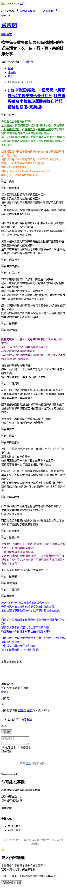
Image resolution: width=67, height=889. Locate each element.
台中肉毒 (30, 129)
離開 (19, 882)
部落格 (12, 72)
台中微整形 (13, 129)
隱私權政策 (57, 840)
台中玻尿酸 (44, 129)
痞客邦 (22, 710)
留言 (29, 710)
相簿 (10, 68)
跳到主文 (6, 34)
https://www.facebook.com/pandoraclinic (30, 171)
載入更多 (7, 731)
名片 (10, 76)
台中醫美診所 (19, 121)
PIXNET (15, 840)
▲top (4, 725)
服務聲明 (35, 843)
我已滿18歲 (8, 882)
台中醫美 (6, 125)
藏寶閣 (9, 25)
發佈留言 (7, 751)
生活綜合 (28, 61)
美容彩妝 (26, 719)
